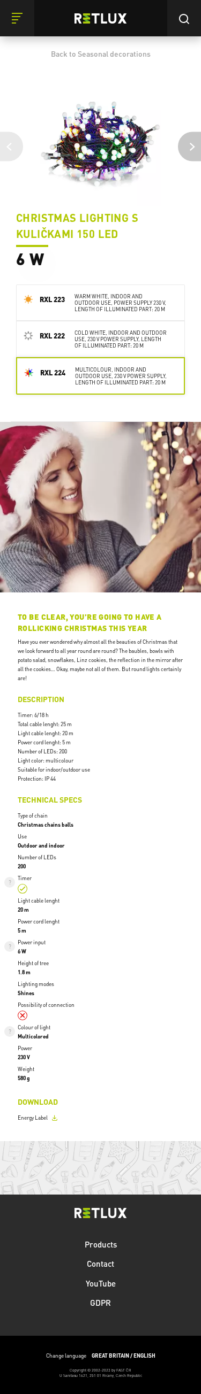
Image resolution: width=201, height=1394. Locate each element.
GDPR (100, 1302)
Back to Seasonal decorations (101, 53)
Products (101, 1244)
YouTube (101, 1283)
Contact (100, 1263)
